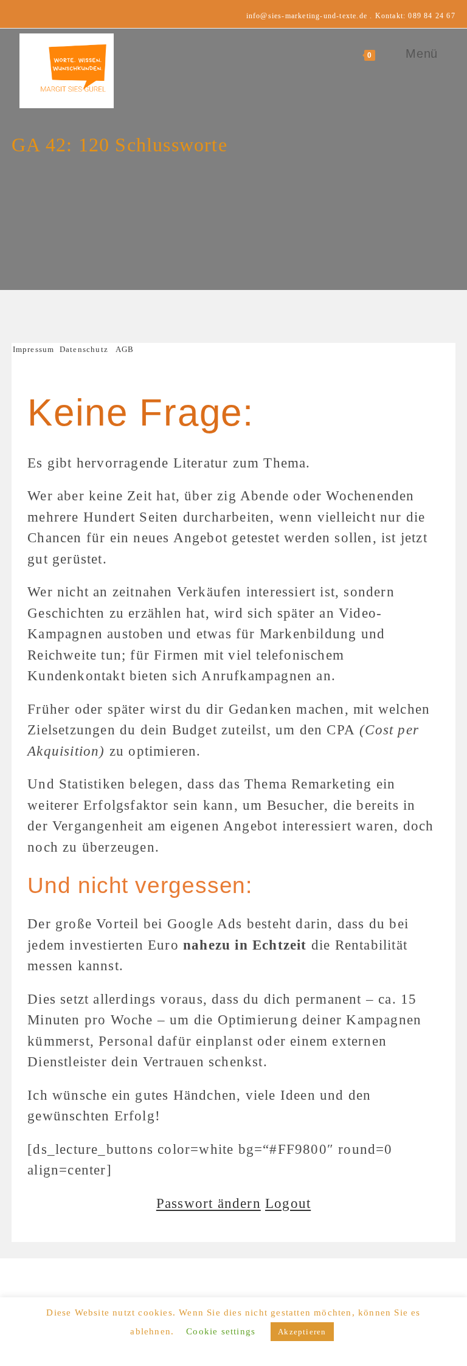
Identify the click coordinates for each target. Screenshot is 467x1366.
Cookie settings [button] (220, 1331)
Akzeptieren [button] (302, 1331)
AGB (125, 349)
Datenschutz (84, 349)
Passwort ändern (208, 1203)
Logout (288, 1203)
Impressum (36, 349)
